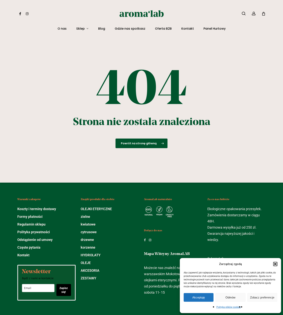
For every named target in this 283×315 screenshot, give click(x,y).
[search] (243, 14)
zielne (85, 217)
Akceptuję (198, 297)
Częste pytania (28, 247)
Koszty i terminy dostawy (36, 209)
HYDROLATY (90, 255)
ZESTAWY (88, 278)
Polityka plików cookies (228, 307)
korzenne (88, 247)
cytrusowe (89, 232)
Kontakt (23, 255)
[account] (253, 14)
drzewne (87, 240)
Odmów (230, 297)
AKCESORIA (90, 270)
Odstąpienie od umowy (35, 240)
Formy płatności (30, 217)
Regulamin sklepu (31, 224)
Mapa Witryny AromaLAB (167, 254)
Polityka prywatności (33, 232)
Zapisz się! (63, 290)
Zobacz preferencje (262, 297)
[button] (275, 264)
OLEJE (86, 263)
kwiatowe (88, 224)
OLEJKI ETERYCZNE (96, 209)
